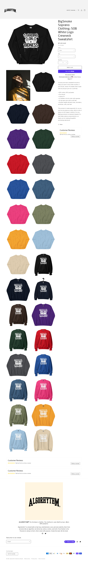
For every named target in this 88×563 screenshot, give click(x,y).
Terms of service (41, 558)
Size (59, 53)
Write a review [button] (75, 136)
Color (59, 47)
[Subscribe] (29, 541)
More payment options (70, 74)
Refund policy (27, 558)
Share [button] (61, 124)
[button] (78, 10)
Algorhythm (12, 558)
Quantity (60, 59)
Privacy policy (34, 558)
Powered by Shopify (19, 558)
